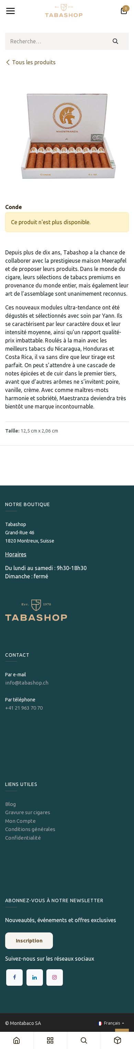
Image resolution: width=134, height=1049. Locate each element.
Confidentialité (23, 838)
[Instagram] (54, 977)
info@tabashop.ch (27, 683)
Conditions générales (30, 829)
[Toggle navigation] (10, 11)
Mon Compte (20, 821)
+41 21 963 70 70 (24, 708)
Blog (10, 804)
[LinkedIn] (34, 977)
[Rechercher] (115, 41)
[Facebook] (14, 977)
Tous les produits (34, 62)
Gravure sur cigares (27, 812)
